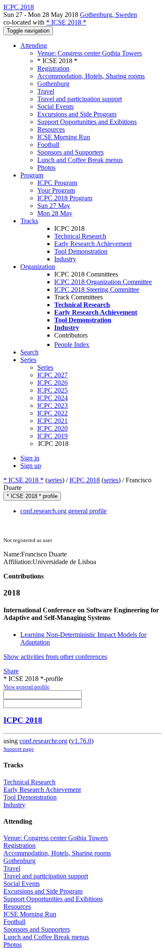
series (54, 480)
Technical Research (80, 236)
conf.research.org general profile (63, 511)
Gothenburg (53, 83)
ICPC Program (57, 182)
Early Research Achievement (93, 243)
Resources (51, 129)
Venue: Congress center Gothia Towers (89, 53)
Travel (45, 91)
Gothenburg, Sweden (108, 14)
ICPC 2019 (52, 436)
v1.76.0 (81, 740)
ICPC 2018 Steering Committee (96, 289)
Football (48, 144)
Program (31, 175)
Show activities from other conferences (55, 656)
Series (45, 367)
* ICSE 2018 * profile (32, 496)
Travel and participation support (79, 98)
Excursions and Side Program (76, 114)
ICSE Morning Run (63, 137)
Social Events (55, 106)
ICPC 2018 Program (64, 198)
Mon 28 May (54, 213)
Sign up (30, 465)
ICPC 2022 (52, 413)
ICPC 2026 (52, 382)
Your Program (56, 190)
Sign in (29, 458)
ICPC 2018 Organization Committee (103, 281)
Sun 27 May (53, 205)
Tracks (29, 220)
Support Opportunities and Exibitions (87, 121)
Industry (65, 259)
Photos (46, 167)
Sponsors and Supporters (70, 152)
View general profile (26, 687)
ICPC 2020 (52, 428)
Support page (18, 749)
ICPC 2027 (52, 375)
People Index (71, 344)
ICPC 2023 (52, 405)
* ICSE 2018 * (66, 22)
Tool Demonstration (80, 251)
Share (11, 671)
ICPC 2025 (52, 390)
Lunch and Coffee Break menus (80, 159)
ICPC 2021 (52, 420)
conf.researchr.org (43, 740)
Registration (53, 68)
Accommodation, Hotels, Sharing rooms (91, 76)
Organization (37, 266)
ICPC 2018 (84, 480)
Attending (33, 45)
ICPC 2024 (52, 397)
